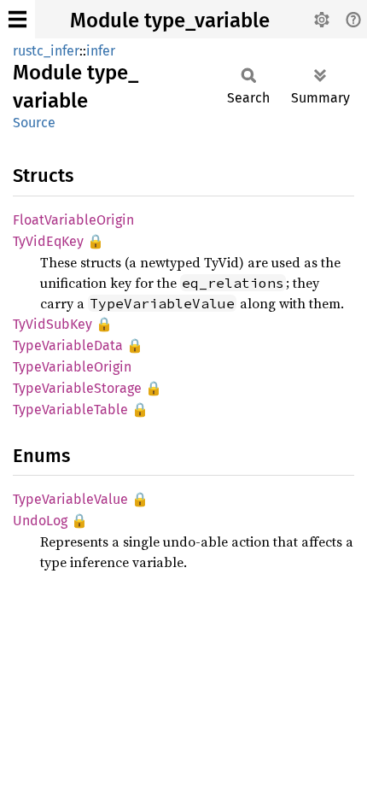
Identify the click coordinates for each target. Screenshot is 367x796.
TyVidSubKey (52, 324)
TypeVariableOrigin (72, 367)
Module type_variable (170, 20)
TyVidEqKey (48, 241)
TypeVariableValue (70, 499)
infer (100, 51)
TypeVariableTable (70, 409)
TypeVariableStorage (77, 388)
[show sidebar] (17, 19)
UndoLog (40, 520)
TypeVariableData (68, 345)
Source (34, 122)
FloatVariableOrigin (73, 220)
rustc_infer (46, 51)
